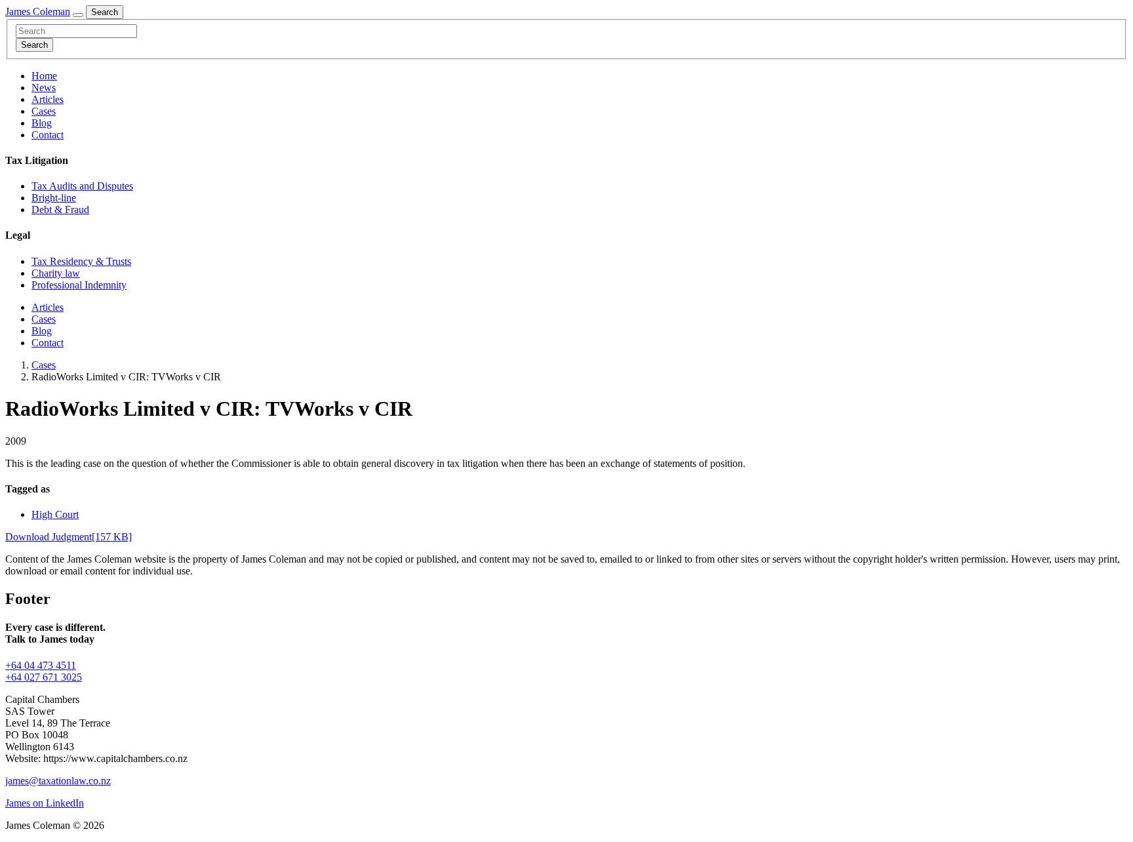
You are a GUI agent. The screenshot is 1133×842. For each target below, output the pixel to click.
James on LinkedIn (44, 803)
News (43, 87)
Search (104, 12)
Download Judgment (68, 536)
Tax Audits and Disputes (82, 185)
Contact (47, 134)
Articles (47, 99)
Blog (41, 123)
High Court (55, 514)
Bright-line (53, 197)
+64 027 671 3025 (43, 677)
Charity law (55, 273)
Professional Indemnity (79, 285)
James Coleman (37, 11)
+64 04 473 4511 (40, 665)
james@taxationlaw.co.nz (58, 780)
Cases (43, 111)
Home (44, 75)
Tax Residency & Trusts (81, 261)
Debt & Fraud (60, 209)
